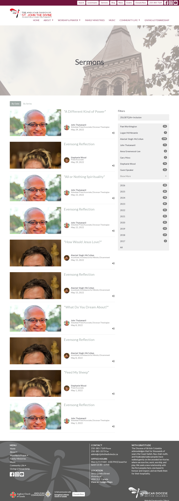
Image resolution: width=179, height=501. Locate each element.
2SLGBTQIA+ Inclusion (131, 117)
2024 (143, 197)
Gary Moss (143, 157)
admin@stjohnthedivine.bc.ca (104, 454)
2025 (143, 191)
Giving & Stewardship (157, 20)
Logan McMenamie (143, 132)
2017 (143, 241)
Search (81, 3)
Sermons (104, 3)
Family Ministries (95, 20)
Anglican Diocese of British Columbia (149, 493)
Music (112, 20)
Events (129, 3)
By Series (27, 103)
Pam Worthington (143, 126)
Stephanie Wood (143, 163)
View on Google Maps (101, 482)
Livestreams (92, 3)
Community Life (129, 20)
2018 (143, 235)
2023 (143, 203)
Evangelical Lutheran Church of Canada (61, 494)
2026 (143, 185)
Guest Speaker (143, 170)
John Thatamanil (143, 145)
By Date (15, 103)
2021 (143, 216)
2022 (143, 210)
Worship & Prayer (68, 20)
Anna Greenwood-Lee (143, 151)
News (121, 3)
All (121, 247)
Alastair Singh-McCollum (143, 139)
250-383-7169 (155, 3)
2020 (143, 222)
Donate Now (141, 3)
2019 (143, 228)
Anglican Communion (41, 494)
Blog (113, 3)
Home (36, 20)
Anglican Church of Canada (20, 494)
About (47, 20)
